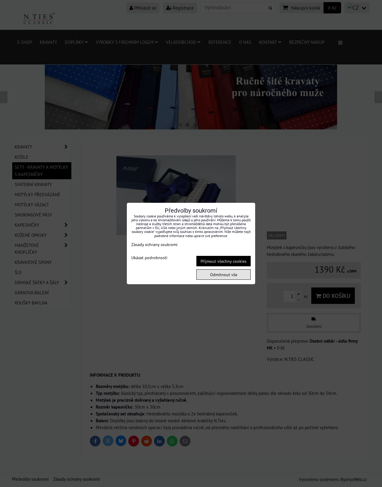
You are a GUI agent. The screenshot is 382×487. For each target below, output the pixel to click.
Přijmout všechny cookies (224, 261)
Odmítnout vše (223, 274)
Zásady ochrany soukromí (154, 244)
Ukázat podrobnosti (149, 257)
